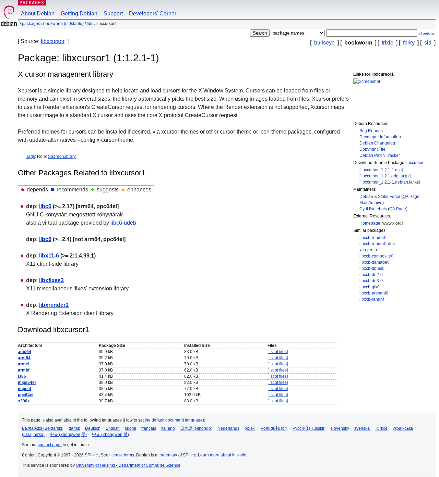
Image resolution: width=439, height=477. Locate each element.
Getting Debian (79, 13)
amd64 (24, 351)
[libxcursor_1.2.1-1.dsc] (381, 169)
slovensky (340, 428)
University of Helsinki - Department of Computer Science (128, 465)
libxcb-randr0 (371, 299)
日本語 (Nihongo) (196, 428)
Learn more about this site (222, 455)
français (148, 428)
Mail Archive (370, 202)
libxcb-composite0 (376, 256)
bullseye (324, 43)
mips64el (27, 382)
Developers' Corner (152, 13)
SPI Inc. (92, 455)
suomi (130, 428)
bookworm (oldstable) (63, 23)
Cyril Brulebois (373, 208)
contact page (50, 444)
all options (426, 33)
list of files (278, 351)
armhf (23, 370)
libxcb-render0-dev (377, 243)
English (113, 428)
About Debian (38, 13)
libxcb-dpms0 (371, 268)
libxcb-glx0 (369, 287)
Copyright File (372, 149)
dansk (74, 428)
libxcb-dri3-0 (371, 280)
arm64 (24, 357)
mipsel (24, 388)
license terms (121, 455)
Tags (30, 156)
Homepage (369, 223)
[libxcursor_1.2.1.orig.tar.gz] (385, 176)
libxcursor (52, 41)
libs (90, 23)
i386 (22, 376)
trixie (387, 43)
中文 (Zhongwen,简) (68, 434)
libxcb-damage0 (374, 262)
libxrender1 (54, 305)
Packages (32, 2)
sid (427, 43)
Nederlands (228, 428)
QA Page (411, 196)
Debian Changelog (377, 143)
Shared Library (62, 156)
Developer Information (380, 137)
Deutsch (92, 428)
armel (23, 364)
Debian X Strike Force (379, 196)
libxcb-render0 (373, 237)
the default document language (174, 420)
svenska (362, 428)
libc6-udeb (123, 223)
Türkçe (381, 428)
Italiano (168, 428)
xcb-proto (368, 250)
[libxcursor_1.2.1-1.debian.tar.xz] (389, 182)
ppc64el (25, 394)
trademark (167, 455)
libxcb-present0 (373, 293)
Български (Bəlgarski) (42, 428)
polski (250, 428)
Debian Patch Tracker (379, 155)
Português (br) (274, 428)
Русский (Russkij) (309, 428)
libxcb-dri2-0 (371, 274)
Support (113, 13)
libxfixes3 (51, 280)
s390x (24, 401)
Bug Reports (371, 130)
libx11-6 (49, 256)
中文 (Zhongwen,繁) (110, 434)
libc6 (45, 206)
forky (409, 43)
